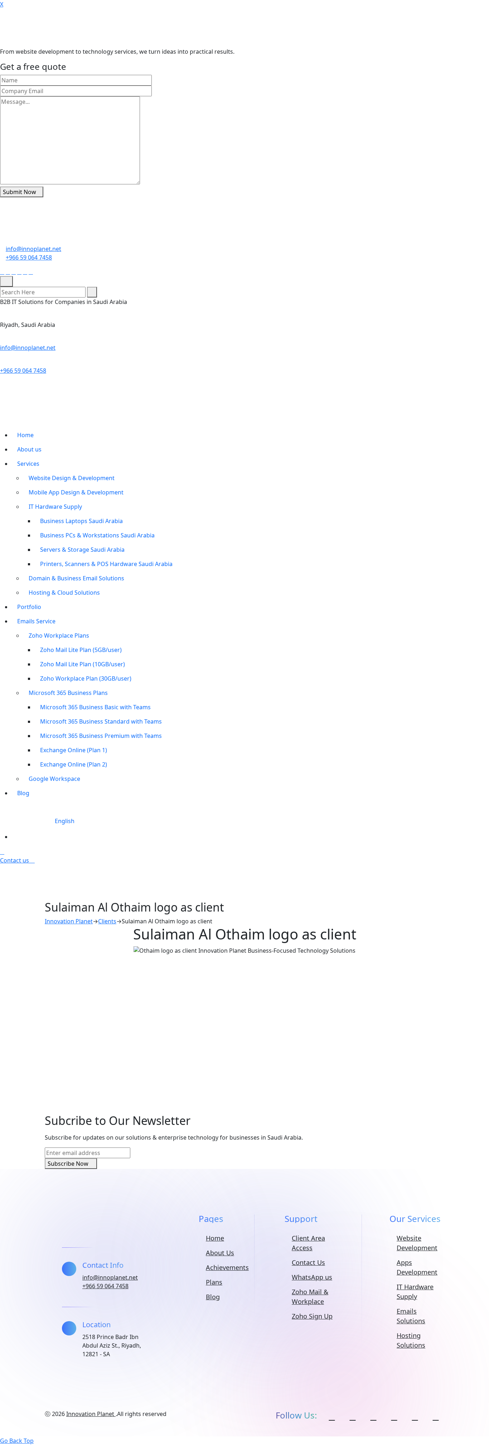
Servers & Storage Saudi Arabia (82, 550)
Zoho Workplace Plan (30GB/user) (85, 678)
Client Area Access (308, 1243)
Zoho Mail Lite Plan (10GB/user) (82, 664)
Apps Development (417, 1267)
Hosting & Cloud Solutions (64, 592)
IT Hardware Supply (55, 507)
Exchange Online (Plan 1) (73, 750)
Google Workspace (54, 779)
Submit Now (19, 192)
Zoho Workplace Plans (59, 635)
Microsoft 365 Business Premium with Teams (101, 736)
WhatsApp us (312, 1277)
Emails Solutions (411, 1316)
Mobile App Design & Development (76, 492)
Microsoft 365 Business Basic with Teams (95, 707)
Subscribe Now (69, 1164)
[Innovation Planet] (58, 27)
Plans (214, 1282)
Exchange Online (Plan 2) (73, 764)
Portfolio (29, 607)
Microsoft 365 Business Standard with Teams (101, 721)
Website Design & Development (72, 478)
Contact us (15, 860)
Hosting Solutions (411, 1340)
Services (28, 464)
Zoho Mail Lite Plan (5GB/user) (81, 650)
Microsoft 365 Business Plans (68, 693)
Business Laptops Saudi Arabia (81, 521)
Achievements (227, 1267)
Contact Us (308, 1262)
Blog (23, 793)
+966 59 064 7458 (29, 257)
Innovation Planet (91, 1414)
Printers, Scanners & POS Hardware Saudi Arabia (106, 564)
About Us (220, 1252)
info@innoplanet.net (33, 249)
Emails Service (36, 621)
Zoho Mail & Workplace (310, 1296)
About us (29, 449)
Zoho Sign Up (312, 1316)
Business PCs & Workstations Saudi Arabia (97, 535)
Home (25, 435)
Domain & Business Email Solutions (76, 578)
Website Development (417, 1243)
